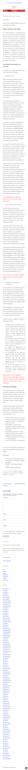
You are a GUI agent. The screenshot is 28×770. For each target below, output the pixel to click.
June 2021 (5, 661)
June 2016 (5, 696)
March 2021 (5, 666)
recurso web (17, 467)
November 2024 (6, 621)
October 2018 (6, 678)
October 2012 (6, 734)
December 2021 (6, 654)
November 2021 (6, 656)
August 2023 (5, 637)
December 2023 (6, 630)
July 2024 (5, 623)
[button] (26, 768)
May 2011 (5, 741)
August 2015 (5, 710)
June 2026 (5, 592)
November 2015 (6, 706)
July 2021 (5, 659)
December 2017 (6, 685)
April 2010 (5, 744)
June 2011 (5, 739)
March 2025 (5, 616)
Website (5, 525)
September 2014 (6, 717)
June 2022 (5, 652)
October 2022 (6, 649)
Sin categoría (5, 576)
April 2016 (5, 699)
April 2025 (5, 614)
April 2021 (5, 665)
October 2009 (6, 748)
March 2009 (5, 753)
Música (4, 573)
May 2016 (5, 698)
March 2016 (5, 701)
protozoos (5, 474)
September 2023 (6, 635)
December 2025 (6, 600)
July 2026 (5, 590)
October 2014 (6, 715)
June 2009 (5, 751)
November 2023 (6, 632)
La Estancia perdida (14, 3)
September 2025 (6, 606)
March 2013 (5, 729)
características (6, 472)
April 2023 (5, 640)
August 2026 (5, 588)
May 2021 (5, 663)
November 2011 (6, 737)
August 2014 (5, 718)
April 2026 (5, 593)
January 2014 (5, 722)
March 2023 (5, 642)
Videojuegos (5, 580)
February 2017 (6, 689)
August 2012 (5, 736)
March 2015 (5, 713)
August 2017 (5, 687)
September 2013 (6, 724)
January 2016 (5, 705)
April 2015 (5, 711)
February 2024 (6, 628)
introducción (20, 472)
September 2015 (6, 708)
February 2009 (6, 755)
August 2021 (5, 658)
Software (5, 578)
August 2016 (5, 692)
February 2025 (6, 618)
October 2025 (6, 604)
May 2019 (5, 675)
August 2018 (5, 682)
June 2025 (5, 611)
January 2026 (5, 599)
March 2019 (5, 677)
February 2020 (6, 672)
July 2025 (5, 609)
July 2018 (5, 684)
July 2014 (5, 720)
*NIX (4, 569)
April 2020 (5, 670)
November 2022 (6, 647)
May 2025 (5, 613)
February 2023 (6, 644)
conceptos (15, 472)
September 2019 (6, 673)
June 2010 (5, 743)
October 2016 (6, 691)
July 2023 (5, 639)
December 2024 (6, 620)
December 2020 (6, 668)
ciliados (10, 472)
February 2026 (6, 597)
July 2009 (5, 750)
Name (4, 514)
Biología (15, 471)
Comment (5, 497)
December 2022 (6, 646)
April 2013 (5, 727)
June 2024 (5, 625)
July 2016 (5, 694)
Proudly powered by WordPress (9, 767)
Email (4, 519)
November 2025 (6, 602)
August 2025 (5, 607)
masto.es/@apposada (7, 560)
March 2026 (5, 595)
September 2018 (6, 680)
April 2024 (5, 626)
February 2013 (6, 731)
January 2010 (5, 746)
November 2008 (6, 758)
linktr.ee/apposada (6, 557)
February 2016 (6, 703)
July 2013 (5, 725)
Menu (14, 6)
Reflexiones (5, 574)
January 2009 (5, 757)
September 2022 (6, 651)
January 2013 (5, 732)
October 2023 (6, 633)
